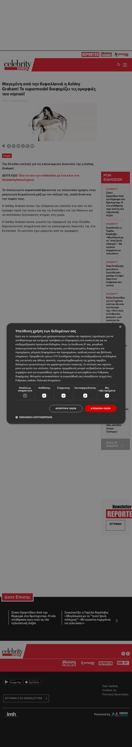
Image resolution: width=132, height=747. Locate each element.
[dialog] (66, 373)
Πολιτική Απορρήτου (49, 380)
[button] (33, 417)
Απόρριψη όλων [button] (66, 408)
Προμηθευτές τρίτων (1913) (44, 356)
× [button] (120, 327)
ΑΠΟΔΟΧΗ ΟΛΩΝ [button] (100, 408)
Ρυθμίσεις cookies (25, 380)
